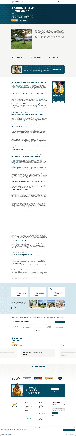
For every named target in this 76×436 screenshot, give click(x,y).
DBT (33, 117)
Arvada (35, 317)
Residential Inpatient (42, 414)
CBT (32, 117)
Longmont (59, 317)
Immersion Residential (59, 307)
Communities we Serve (42, 408)
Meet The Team (41, 406)
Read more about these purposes (71, 434)
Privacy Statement (8, 434)
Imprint (11, 434)
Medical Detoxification (42, 413)
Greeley (47, 317)
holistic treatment (25, 88)
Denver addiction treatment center (39, 237)
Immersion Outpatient (50, 307)
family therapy (30, 119)
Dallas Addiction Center (41, 307)
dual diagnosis (45, 107)
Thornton (30, 317)
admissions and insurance (24, 198)
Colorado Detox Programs (17, 25)
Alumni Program (41, 419)
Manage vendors (65, 434)
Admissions (40, 407)
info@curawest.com (28, 418)
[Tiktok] (59, 417)
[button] (74, 427)
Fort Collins (22, 317)
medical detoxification (20, 139)
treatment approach (18, 86)
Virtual (40, 418)
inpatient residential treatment (31, 150)
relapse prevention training (38, 98)
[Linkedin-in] (57, 417)
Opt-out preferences (3, 434)
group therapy (36, 119)
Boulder (55, 317)
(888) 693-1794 (61, 1)
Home (12, 25)
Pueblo (43, 317)
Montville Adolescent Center (17, 260)
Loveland (63, 317)
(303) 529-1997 (27, 421)
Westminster (39, 317)
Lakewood (26, 317)
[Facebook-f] (52, 417)
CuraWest (31, 307)
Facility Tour (40, 405)
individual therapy (25, 119)
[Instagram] (54, 417)
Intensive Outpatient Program (43, 417)
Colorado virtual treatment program (16, 162)
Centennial (50, 317)
